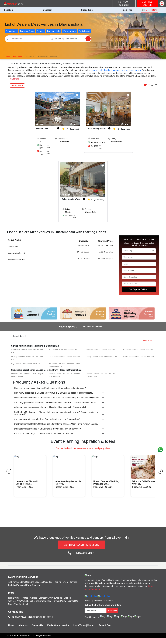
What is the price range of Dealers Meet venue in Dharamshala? (43, 433)
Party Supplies (33, 585)
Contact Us (73, 601)
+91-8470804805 (83, 553)
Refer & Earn (105, 625)
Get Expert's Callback (139, 289)
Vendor (65, 625)
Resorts (40, 31)
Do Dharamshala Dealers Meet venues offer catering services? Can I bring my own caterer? (56, 424)
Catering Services (34, 582)
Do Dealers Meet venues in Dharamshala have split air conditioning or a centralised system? (56, 398)
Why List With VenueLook (20, 601)
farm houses (135, 70)
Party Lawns (84, 31)
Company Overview (48, 598)
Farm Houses (69, 31)
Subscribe (112, 610)
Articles (33, 598)
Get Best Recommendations (81, 544)
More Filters (151, 10)
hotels (107, 70)
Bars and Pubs (27, 31)
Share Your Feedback (18, 604)
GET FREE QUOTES (147, 3)
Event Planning (70, 582)
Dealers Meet (16, 85)
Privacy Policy (59, 601)
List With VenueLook (92, 326)
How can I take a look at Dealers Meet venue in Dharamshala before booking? (50, 388)
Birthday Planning (16, 585)
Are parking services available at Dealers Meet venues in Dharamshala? (47, 419)
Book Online (64, 598)
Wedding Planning (52, 582)
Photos (25, 598)
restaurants (116, 70)
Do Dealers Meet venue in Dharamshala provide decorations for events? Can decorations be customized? (56, 413)
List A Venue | (80, 625)
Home (11, 625)
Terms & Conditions (42, 601)
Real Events (14, 598)
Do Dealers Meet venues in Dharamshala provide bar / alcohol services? (47, 429)
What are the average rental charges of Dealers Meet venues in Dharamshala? (50, 407)
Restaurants (11, 31)
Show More (147, 340)
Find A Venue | (54, 625)
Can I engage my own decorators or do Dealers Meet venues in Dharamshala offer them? (55, 402)
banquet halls (97, 70)
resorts (125, 70)
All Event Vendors (16, 582)
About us (22, 625)
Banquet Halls (53, 31)
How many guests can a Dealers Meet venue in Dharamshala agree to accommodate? (53, 393)
